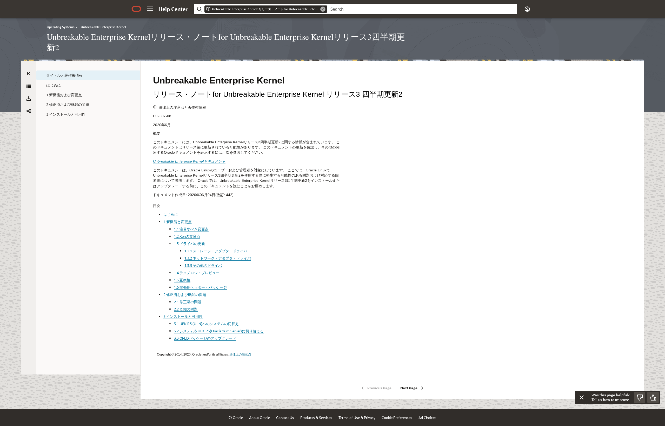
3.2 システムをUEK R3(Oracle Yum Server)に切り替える (219, 330)
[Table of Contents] (28, 73)
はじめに (170, 214)
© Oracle (236, 417)
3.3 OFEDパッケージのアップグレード (205, 338)
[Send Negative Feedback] (639, 397)
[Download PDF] (28, 98)
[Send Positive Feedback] (653, 397)
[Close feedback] (581, 397)
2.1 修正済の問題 (187, 301)
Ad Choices (427, 417)
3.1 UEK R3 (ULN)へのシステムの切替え (206, 323)
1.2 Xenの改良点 (187, 236)
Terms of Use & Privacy (356, 417)
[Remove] (323, 9)
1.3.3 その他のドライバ (203, 265)
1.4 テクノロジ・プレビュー (197, 272)
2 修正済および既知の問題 (184, 294)
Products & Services (316, 417)
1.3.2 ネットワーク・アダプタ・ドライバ (217, 258)
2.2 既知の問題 (186, 309)
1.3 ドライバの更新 (189, 243)
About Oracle (259, 417)
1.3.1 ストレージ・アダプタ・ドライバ (215, 250)
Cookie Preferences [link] (397, 417)
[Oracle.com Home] (136, 8)
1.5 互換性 (182, 279)
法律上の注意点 (240, 354)
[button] (150, 9)
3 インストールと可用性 (183, 316)
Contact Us (285, 417)
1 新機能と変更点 (177, 221)
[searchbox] (422, 9)
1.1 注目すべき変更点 (191, 229)
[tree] (88, 94)
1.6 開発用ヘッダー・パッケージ (200, 287)
